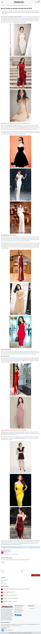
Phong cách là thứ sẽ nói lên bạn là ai (10, 595)
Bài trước (33, 547)
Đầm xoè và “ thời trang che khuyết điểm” (10, 598)
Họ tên (2, 570)
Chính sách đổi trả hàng (18, 610)
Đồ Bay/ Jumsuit (4, 583)
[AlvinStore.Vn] (19, 2)
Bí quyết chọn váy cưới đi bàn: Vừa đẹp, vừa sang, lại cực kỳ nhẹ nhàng (16, 588)
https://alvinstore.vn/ (23, 543)
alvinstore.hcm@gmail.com (8, 629)
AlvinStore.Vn (32, 608)
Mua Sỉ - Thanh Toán (18, 607)
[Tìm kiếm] (36, 2)
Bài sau (37, 547)
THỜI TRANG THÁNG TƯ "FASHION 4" (10, 601)
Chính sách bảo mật (18, 612)
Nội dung (3, 561)
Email (22, 570)
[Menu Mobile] (2, 2)
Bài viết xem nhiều (5, 586)
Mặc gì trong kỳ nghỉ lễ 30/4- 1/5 (9, 592)
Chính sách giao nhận (18, 609)
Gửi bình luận (35, 575)
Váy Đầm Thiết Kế (4, 580)
